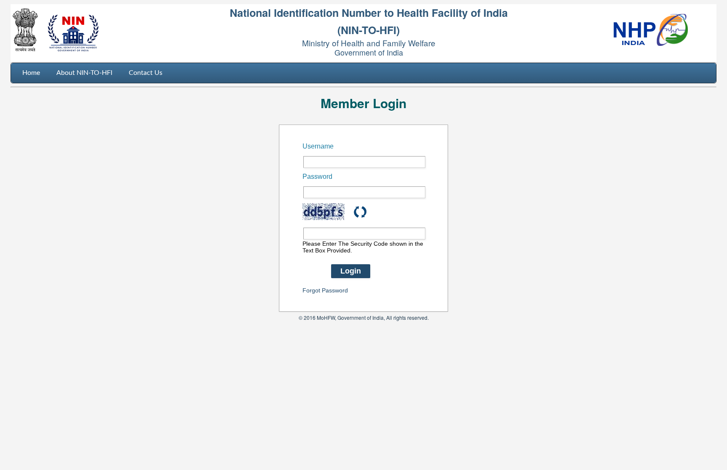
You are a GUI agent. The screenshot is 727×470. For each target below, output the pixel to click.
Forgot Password (325, 290)
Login (350, 271)
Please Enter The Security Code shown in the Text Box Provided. (362, 247)
